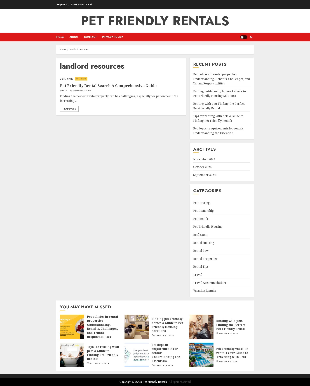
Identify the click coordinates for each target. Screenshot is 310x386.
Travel (197, 275)
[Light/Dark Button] (243, 37)
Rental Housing (203, 243)
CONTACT (90, 37)
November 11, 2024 (82, 90)
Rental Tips (200, 267)
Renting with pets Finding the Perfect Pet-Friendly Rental (230, 325)
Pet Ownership (203, 211)
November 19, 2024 (163, 365)
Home (60, 37)
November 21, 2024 (228, 333)
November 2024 (204, 159)
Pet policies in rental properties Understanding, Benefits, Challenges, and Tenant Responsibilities (221, 78)
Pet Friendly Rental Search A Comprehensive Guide (108, 85)
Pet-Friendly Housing (208, 227)
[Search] (251, 37)
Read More (69, 108)
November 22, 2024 (164, 335)
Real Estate (81, 78)
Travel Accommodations (209, 283)
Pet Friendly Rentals (155, 20)
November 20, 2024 (99, 363)
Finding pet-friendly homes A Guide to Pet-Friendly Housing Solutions (219, 93)
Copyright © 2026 (131, 382)
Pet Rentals (200, 219)
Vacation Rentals (204, 291)
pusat (65, 90)
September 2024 (204, 175)
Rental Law (201, 251)
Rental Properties (205, 259)
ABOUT (74, 37)
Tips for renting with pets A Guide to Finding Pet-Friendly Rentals (103, 353)
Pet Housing (201, 203)
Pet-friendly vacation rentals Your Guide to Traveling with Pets (232, 353)
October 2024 (202, 167)
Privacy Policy (112, 37)
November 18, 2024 (228, 361)
